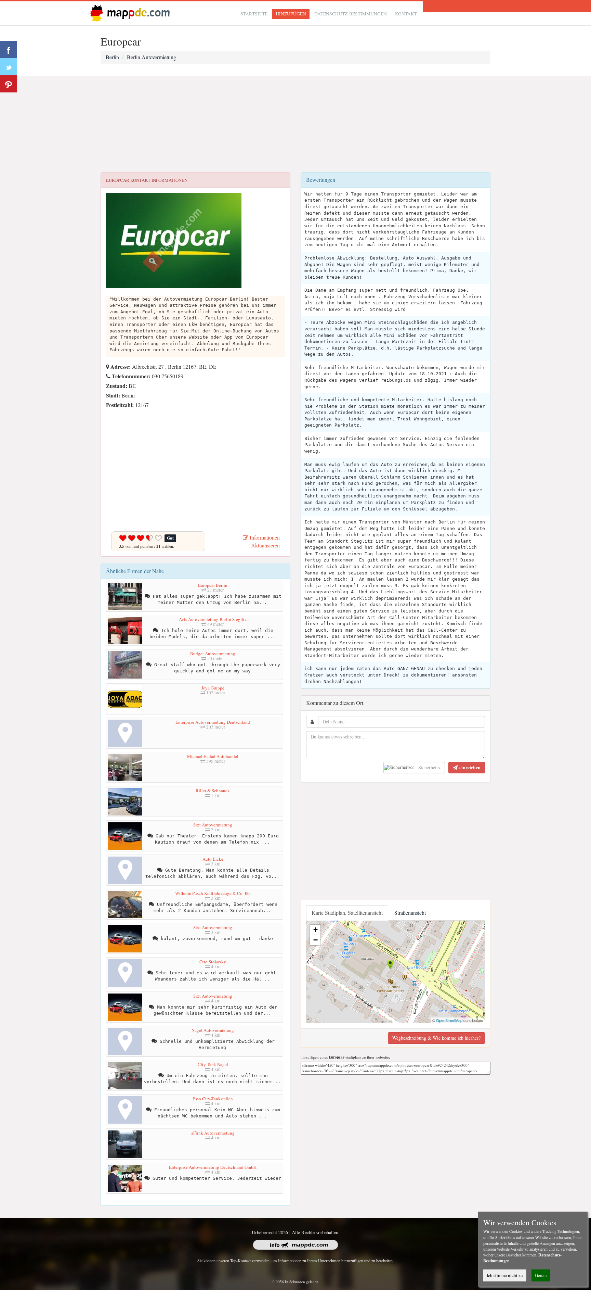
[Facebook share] (8, 49)
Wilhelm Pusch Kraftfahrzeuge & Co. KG (212, 893)
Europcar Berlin (212, 585)
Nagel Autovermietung (213, 1030)
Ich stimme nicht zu (505, 1275)
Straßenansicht (410, 912)
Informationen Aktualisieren (264, 541)
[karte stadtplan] (129, 12)
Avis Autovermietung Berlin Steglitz (213, 619)
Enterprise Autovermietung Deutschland (212, 722)
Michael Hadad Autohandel (212, 756)
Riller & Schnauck (213, 790)
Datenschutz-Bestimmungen (350, 14)
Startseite (253, 14)
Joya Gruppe (212, 688)
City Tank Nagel (213, 1064)
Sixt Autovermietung (212, 825)
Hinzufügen (291, 14)
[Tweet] (8, 66)
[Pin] (8, 83)
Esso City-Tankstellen (213, 1099)
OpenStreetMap (449, 1020)
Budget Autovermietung (212, 653)
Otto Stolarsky (212, 962)
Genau (541, 1275)
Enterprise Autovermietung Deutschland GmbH (213, 1167)
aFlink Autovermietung (213, 1133)
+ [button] (315, 929)
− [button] (315, 940)
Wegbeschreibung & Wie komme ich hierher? (436, 1038)
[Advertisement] (295, 124)
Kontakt (406, 14)
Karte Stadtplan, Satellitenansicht (347, 912)
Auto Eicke (212, 859)
